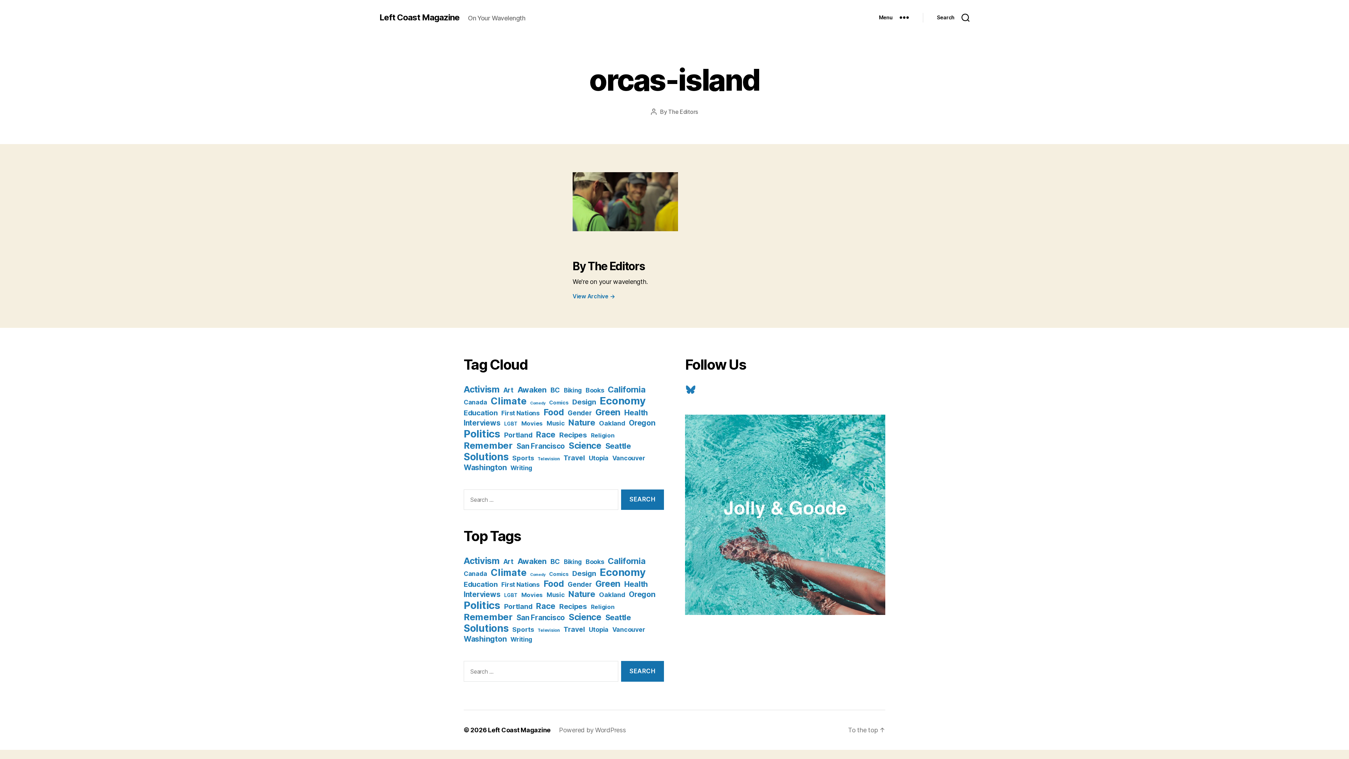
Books (595, 390)
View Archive (594, 296)
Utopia (598, 458)
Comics (558, 403)
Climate (508, 401)
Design (584, 401)
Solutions (486, 457)
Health (636, 412)
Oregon (642, 422)
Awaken (532, 389)
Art (508, 390)
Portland (518, 435)
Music (556, 423)
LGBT (510, 424)
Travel (574, 458)
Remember (488, 445)
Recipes (573, 434)
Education (481, 412)
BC (555, 390)
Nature (581, 422)
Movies (532, 423)
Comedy (537, 403)
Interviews (482, 423)
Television (548, 458)
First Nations (520, 413)
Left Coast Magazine (419, 17)
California (626, 389)
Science (585, 445)
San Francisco (540, 446)
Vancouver (628, 458)
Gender (580, 413)
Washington (485, 467)
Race (545, 435)
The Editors (683, 111)
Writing (521, 468)
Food (553, 412)
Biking (573, 390)
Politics (482, 434)
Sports (523, 458)
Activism (482, 389)
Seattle (618, 445)
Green (607, 412)
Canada (475, 402)
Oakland (612, 423)
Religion (603, 435)
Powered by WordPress (592, 730)
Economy (622, 401)
